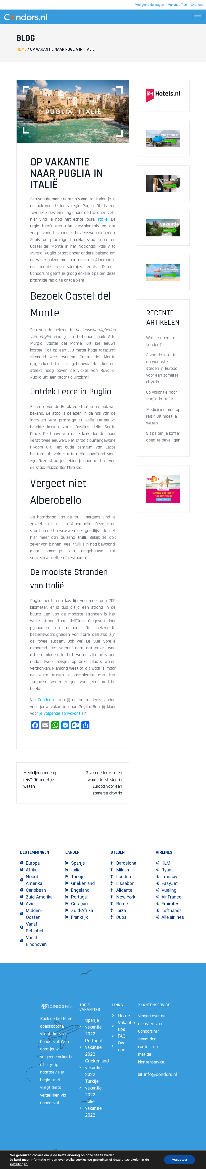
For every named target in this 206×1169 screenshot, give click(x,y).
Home (21, 49)
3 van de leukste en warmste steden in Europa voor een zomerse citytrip (162, 368)
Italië (103, 219)
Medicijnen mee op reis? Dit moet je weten (40, 779)
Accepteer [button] (179, 1159)
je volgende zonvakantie (61, 713)
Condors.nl (47, 700)
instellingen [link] (19, 1164)
